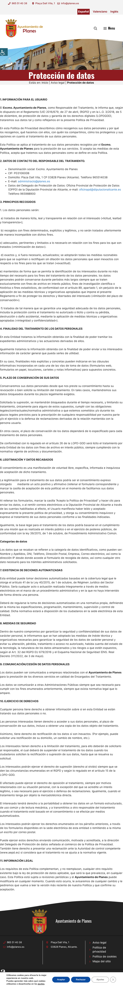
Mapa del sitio (102, 961)
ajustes (41, 984)
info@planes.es (70, 3)
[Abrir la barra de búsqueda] (95, 28)
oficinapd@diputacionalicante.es (100, 189)
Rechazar (81, 979)
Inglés (114, 11)
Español (83, 11)
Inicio (45, 82)
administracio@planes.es (34, 181)
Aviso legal (58, 82)
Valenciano (100, 11)
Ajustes (100, 979)
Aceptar (61, 979)
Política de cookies (105, 956)
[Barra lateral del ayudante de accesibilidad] (4, 52)
